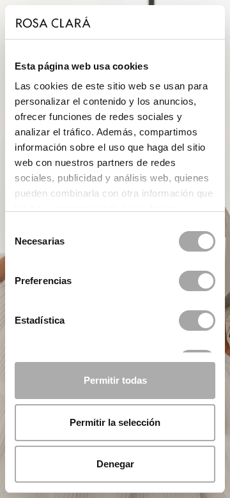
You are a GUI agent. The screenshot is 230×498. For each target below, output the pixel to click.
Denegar (115, 463)
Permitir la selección (115, 422)
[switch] (197, 281)
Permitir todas (115, 380)
